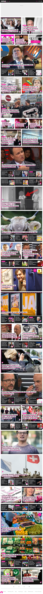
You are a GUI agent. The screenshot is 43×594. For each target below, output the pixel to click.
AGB (25, 591)
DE (36, 1)
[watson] (3, 1)
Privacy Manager (38, 591)
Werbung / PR (10, 591)
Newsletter (4, 591)
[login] (1, 592)
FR (39, 1)
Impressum (20, 591)
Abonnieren (36, 41)
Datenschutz (30, 591)
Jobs (16, 591)
